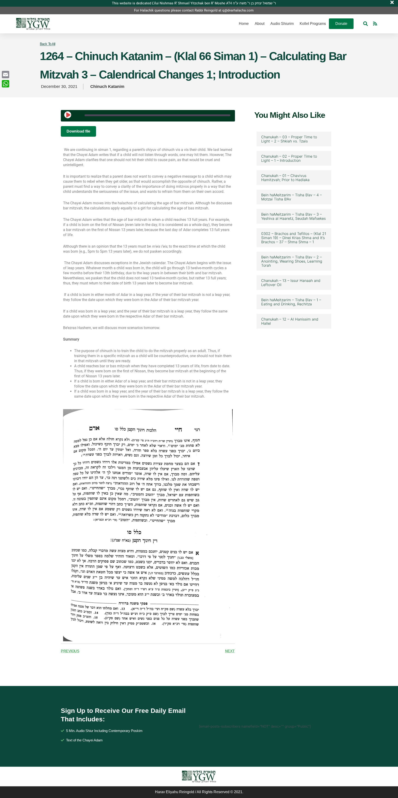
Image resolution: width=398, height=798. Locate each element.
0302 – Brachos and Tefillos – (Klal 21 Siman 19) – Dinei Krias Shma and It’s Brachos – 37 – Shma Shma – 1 (293, 237)
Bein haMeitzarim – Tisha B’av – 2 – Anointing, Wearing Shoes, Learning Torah (291, 261)
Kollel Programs (313, 24)
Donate (341, 24)
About (259, 24)
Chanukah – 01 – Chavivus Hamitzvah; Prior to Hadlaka (285, 177)
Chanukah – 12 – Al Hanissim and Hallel (289, 321)
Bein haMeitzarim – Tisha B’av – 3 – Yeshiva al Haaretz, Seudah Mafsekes (293, 216)
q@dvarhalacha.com (238, 10)
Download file (78, 131)
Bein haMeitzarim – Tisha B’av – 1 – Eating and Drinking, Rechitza (291, 302)
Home (244, 24)
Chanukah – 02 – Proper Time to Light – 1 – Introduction (289, 158)
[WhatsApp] (5, 83)
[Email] (5, 74)
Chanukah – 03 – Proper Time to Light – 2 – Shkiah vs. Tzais (289, 139)
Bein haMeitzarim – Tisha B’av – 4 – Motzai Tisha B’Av (291, 197)
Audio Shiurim (282, 24)
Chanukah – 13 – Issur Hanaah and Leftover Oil (290, 282)
